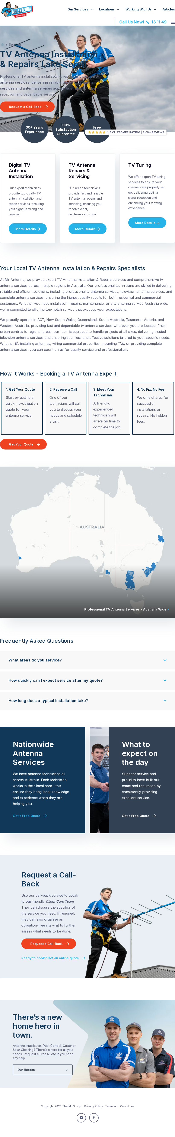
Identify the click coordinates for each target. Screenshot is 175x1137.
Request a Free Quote (40, 1054)
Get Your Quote (21, 444)
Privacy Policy (93, 1106)
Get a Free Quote (26, 816)
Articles (168, 9)
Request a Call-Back (25, 107)
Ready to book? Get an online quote (50, 958)
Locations (107, 9)
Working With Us (138, 9)
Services (15, 44)
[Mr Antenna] (16, 17)
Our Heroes (26, 1070)
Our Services (77, 9)
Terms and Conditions (119, 1106)
